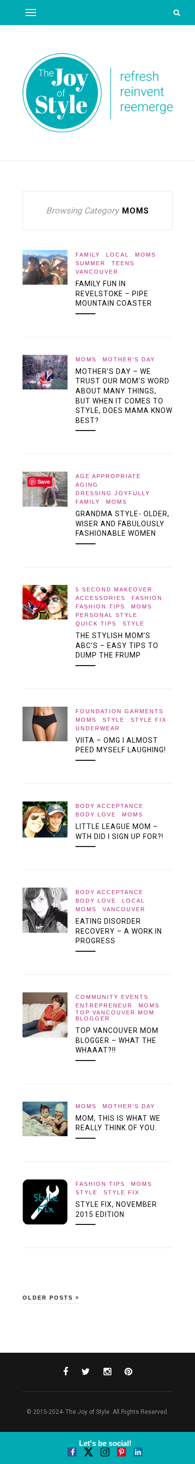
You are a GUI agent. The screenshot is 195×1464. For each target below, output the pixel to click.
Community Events (112, 997)
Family (88, 255)
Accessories (101, 598)
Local (117, 255)
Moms (145, 255)
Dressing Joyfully (113, 493)
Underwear (98, 728)
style (133, 623)
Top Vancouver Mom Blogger (115, 1015)
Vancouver (97, 272)
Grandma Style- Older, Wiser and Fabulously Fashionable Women (123, 523)
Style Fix (148, 720)
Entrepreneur (104, 1005)
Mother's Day (128, 359)
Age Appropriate (108, 476)
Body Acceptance (110, 806)
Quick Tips (96, 623)
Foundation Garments (120, 711)
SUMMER (91, 263)
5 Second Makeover (114, 589)
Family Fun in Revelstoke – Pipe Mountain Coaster (114, 293)
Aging (87, 485)
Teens (123, 263)
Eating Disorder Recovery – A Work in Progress (119, 931)
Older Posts (49, 1298)
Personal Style (107, 615)
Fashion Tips (100, 606)
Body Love (96, 814)
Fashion (147, 598)
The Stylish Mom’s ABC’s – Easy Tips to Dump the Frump (117, 645)
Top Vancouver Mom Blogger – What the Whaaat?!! (117, 1040)
